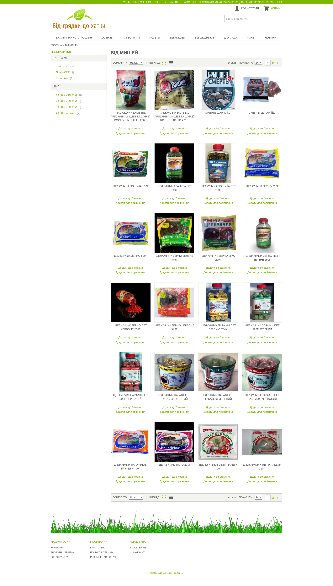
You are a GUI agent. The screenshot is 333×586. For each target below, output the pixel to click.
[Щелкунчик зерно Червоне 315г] (174, 303)
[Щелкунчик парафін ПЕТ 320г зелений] (262, 303)
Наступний (277, 63)
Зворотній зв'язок (62, 552)
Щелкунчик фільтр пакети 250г (262, 466)
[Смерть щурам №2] (262, 90)
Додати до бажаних (130, 128)
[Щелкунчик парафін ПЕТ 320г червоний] (131, 372)
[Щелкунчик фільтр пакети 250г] (262, 442)
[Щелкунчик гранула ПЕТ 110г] (174, 163)
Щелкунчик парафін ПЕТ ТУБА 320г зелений (218, 397)
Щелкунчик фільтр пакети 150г (218, 466)
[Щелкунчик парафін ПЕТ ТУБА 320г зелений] (218, 372)
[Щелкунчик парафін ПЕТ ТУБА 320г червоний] (262, 372)
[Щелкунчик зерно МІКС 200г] (218, 233)
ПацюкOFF (65, 72)
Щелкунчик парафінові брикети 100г (130, 466)
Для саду (230, 37)
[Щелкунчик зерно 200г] (262, 163)
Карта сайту (98, 547)
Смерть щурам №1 (218, 112)
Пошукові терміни (102, 552)
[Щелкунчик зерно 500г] (131, 233)
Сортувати (120, 62)
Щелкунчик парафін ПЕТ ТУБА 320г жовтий (174, 397)
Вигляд (154, 62)
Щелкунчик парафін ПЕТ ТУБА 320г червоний (262, 397)
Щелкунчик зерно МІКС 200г (218, 257)
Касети (154, 37)
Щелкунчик (65, 66)
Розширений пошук (103, 556)
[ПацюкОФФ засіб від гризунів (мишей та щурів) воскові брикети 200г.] (131, 90)
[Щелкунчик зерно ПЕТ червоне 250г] (131, 303)
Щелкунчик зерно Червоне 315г (174, 327)
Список (170, 62)
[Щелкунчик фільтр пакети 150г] (218, 442)
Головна (56, 45)
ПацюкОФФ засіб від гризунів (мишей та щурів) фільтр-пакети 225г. (174, 116)
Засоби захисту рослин (74, 37)
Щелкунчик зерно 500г (130, 255)
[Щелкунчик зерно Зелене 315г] (174, 233)
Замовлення (138, 547)
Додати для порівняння (130, 133)
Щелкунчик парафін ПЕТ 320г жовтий (218, 327)
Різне (250, 37)
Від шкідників (204, 37)
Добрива (108, 37)
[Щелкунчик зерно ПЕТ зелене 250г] (262, 233)
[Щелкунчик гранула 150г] (131, 163)
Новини (271, 37)
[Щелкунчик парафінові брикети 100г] (131, 442)
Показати (245, 62)
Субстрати (132, 37)
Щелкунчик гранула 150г (131, 186)
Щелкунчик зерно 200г (262, 186)
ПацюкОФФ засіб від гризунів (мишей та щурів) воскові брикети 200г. (130, 116)
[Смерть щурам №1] (218, 90)
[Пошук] (278, 18)
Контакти (57, 547)
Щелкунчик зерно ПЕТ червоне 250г (130, 327)
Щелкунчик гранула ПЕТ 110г (174, 188)
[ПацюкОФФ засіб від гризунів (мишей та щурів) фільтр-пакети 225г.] (174, 90)
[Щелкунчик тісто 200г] (174, 442)
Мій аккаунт (137, 552)
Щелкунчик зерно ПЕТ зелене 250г (262, 257)
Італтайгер (64, 78)
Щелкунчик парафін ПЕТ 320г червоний (130, 397)
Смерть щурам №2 (262, 112)
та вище (68, 113)
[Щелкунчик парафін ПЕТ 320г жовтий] (218, 303)
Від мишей (177, 37)
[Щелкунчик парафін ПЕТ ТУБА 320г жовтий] (174, 372)
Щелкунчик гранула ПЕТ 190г (218, 188)
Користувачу (59, 556)
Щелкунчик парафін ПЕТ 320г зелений (262, 327)
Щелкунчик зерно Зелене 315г (174, 257)
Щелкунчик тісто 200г (174, 464)
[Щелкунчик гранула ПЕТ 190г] (218, 163)
